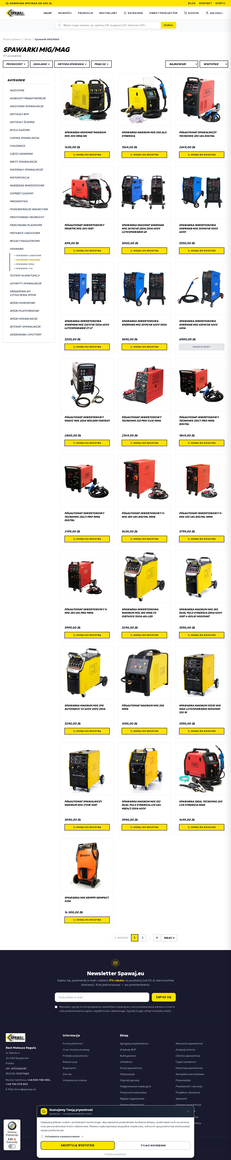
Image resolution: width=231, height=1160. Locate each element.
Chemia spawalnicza (187, 1055)
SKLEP (47, 13)
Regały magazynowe (132, 1098)
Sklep (27, 39)
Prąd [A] (101, 64)
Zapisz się (163, 997)
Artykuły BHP (128, 1049)
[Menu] (18, 1121)
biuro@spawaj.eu (25, 1089)
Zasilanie (41, 64)
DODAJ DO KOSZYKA (89, 154)
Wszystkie (17, 90)
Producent (15, 64)
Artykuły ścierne (185, 1049)
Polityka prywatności (75, 1055)
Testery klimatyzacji (132, 1104)
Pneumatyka (183, 1080)
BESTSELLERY (108, 13)
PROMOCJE (85, 13)
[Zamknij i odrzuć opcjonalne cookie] (188, 1111)
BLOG (191, 3)
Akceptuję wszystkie (78, 1145)
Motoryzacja (127, 1074)
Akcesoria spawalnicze (189, 1043)
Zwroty (67, 1074)
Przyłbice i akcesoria (187, 1092)
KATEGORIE (135, 13)
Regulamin (69, 1068)
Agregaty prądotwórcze (134, 1043)
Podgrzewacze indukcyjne (135, 1086)
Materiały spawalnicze (188, 1068)
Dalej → (169, 937)
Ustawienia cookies (75, 1080)
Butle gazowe (128, 1055)
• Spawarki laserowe (27, 255)
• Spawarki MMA (24, 264)
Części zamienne (185, 1061)
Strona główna (12, 39)
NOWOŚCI (64, 13)
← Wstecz (121, 937)
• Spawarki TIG (23, 268)
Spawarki (181, 1098)
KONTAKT (205, 3)
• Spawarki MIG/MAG (27, 259)
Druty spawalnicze (131, 1068)
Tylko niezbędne (153, 1145)
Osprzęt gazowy (129, 1080)
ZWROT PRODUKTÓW (163, 13)
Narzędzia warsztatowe (189, 1074)
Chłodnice (126, 1061)
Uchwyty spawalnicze (188, 1104)
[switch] (12, 1146)
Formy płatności (73, 1043)
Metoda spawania (72, 64)
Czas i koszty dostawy (76, 1049)
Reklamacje (70, 1061)
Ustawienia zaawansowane (62, 1136)
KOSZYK (193, 13)
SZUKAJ (168, 25)
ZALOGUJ (216, 13)
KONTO (220, 3)
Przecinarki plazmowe (133, 1092)
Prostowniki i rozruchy (188, 1086)
